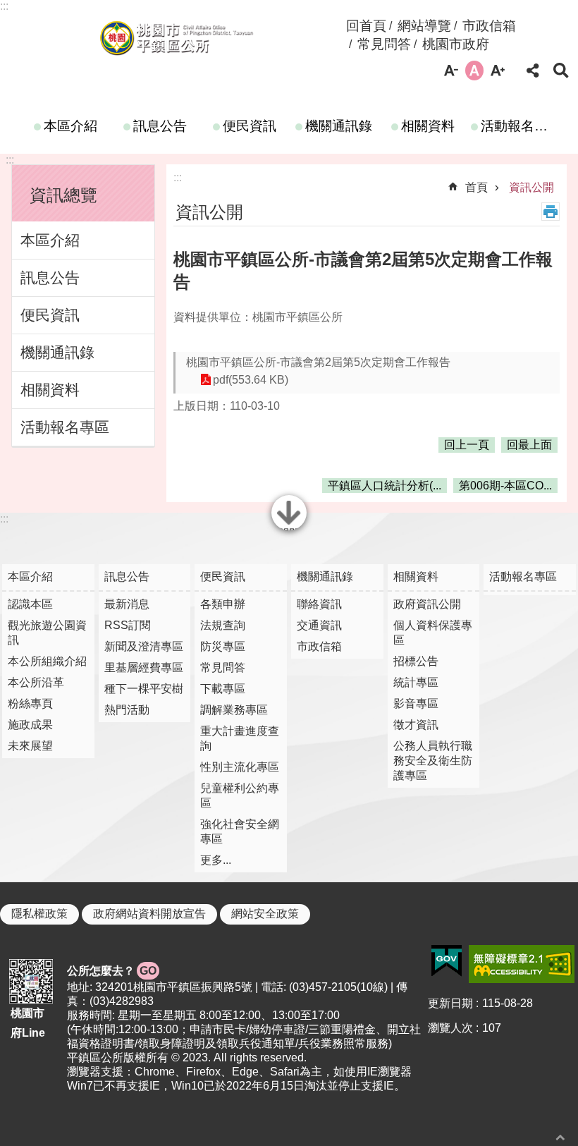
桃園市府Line (28, 1022)
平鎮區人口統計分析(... (384, 486)
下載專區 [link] (222, 689)
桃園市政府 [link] (455, 44)
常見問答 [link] (384, 44)
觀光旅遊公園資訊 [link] (47, 632)
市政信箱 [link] (489, 25)
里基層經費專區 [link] (143, 667)
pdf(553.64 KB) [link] (250, 380)
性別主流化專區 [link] (239, 767)
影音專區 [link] (415, 703)
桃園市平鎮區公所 (176, 37)
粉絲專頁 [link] (30, 703)
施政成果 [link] (30, 725)
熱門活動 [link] (126, 710)
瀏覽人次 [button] (450, 1028)
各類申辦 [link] (222, 604)
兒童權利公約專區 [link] (239, 795)
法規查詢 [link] (222, 625)
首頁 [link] (476, 187)
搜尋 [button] (561, 70)
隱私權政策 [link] (39, 914)
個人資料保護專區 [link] (432, 632)
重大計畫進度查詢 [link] (239, 738)
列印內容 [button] (550, 211)
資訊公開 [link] (531, 187)
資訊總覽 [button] (63, 195)
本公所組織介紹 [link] (47, 661)
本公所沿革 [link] (36, 682)
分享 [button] (533, 70)
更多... (215, 860)
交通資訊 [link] (319, 625)
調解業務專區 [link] (234, 710)
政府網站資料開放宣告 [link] (149, 914)
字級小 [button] (451, 70)
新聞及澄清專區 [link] (143, 646)
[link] (446, 961)
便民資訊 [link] (249, 125)
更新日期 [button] (450, 1003)
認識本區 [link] (30, 604)
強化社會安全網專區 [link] (239, 831)
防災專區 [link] (222, 646)
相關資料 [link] (428, 125)
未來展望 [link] (30, 746)
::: (4, 6)
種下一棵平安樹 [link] (143, 689)
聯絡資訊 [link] (319, 604)
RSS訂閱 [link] (127, 625)
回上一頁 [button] (466, 445)
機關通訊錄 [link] (338, 125)
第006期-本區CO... (505, 486)
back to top (560, 1137)
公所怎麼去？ (111, 971)
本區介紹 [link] (70, 125)
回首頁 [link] (366, 25)
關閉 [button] (289, 529)
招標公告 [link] (415, 661)
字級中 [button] (474, 70)
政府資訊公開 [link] (427, 604)
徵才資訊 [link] (415, 725)
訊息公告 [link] (160, 125)
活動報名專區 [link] (519, 125)
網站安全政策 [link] (265, 914)
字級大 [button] (497, 70)
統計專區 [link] (415, 682)
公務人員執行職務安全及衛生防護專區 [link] (432, 760)
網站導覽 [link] (424, 25)
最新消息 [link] (126, 604)
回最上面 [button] (529, 445)
